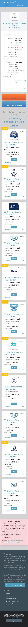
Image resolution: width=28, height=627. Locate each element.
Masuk (8, 593)
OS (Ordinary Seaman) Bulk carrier (13, 143)
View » (14, 159)
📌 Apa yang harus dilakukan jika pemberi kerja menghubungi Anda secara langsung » (12, 541)
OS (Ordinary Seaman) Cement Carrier (13, 213)
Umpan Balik (9, 604)
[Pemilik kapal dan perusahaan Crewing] (9, 5)
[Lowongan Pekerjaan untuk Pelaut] (6, 5)
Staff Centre (17, 27)
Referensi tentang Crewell (13, 601)
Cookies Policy (15, 618)
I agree (14, 621)
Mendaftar (9, 596)
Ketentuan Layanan (11, 599)
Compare (22, 131)
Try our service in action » (15, 585)
